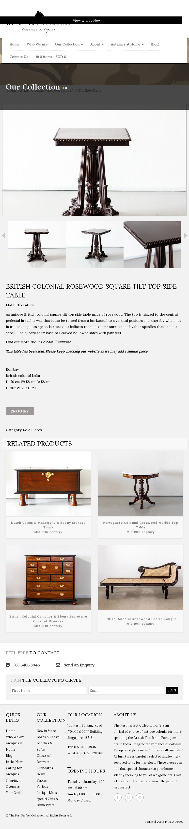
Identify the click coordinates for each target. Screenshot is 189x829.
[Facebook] (119, 797)
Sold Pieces (32, 430)
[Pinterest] (141, 797)
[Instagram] (130, 797)
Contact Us (19, 57)
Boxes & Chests (48, 737)
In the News (14, 762)
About (95, 44)
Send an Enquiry (78, 664)
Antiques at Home (126, 44)
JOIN (172, 690)
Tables (42, 780)
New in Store (46, 731)
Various (42, 786)
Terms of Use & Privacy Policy (164, 821)
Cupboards (45, 768)
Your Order (14, 793)
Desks (41, 774)
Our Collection (67, 44)
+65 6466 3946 (26, 664)
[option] (37, 245)
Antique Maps (47, 793)
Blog (155, 44)
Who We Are (37, 44)
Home (14, 44)
